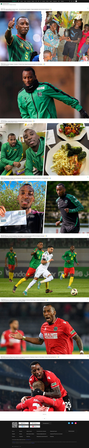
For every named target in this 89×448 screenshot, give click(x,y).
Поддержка (21, 436)
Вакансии (20, 431)
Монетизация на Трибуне (30, 433)
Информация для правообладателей (42, 436)
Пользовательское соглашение (41, 431)
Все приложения (45, 423)
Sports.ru (14, 441)
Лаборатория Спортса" (53, 431)
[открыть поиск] (70, 1)
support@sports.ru (28, 439)
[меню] (19, 1)
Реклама (20, 433)
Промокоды (52, 436)
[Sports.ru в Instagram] (76, 423)
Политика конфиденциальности (41, 433)
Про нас (13, 431)
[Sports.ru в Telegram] (69, 423)
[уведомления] (72, 1)
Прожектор (28, 436)
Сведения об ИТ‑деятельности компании (56, 433)
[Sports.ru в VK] (72, 423)
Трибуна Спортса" (29, 431)
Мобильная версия (71, 431)
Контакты (13, 436)
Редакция (13, 433)
